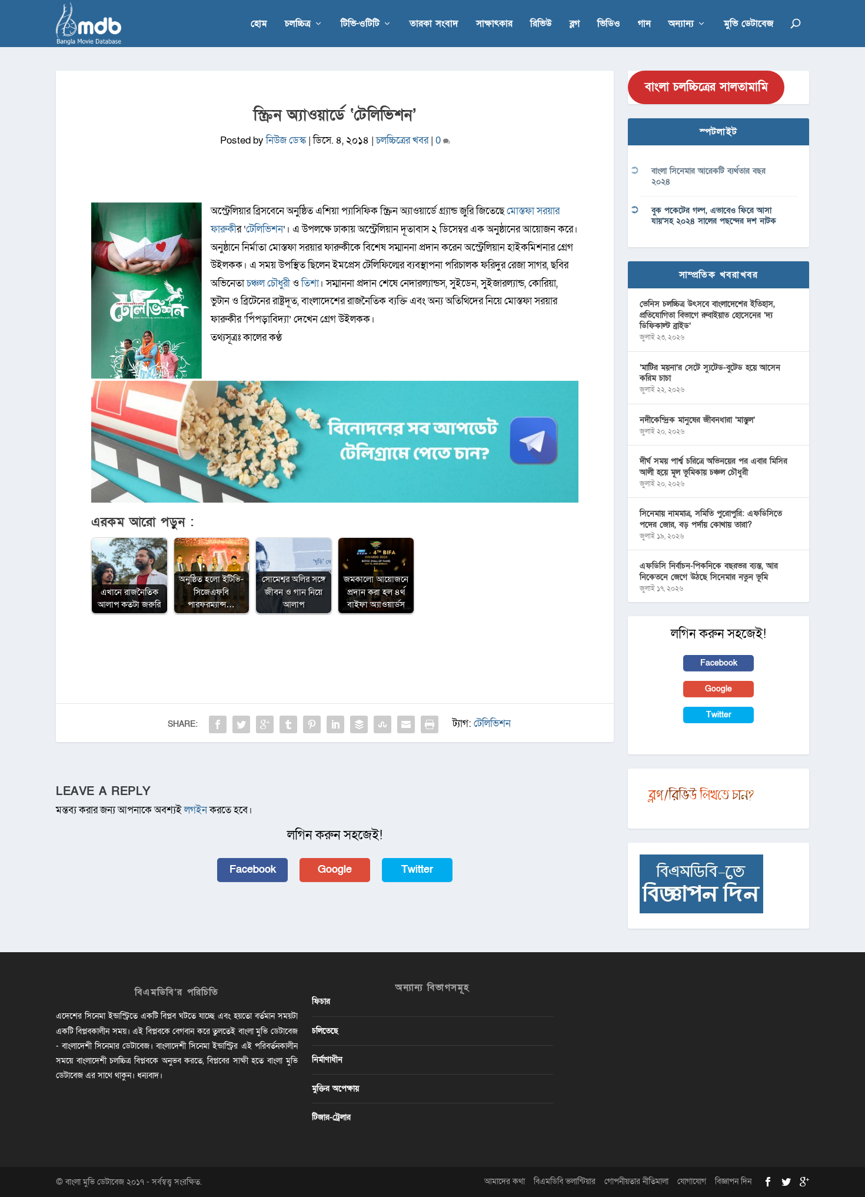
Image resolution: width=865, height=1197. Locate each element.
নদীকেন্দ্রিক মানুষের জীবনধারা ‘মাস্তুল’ (697, 419)
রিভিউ (541, 24)
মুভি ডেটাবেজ (748, 24)
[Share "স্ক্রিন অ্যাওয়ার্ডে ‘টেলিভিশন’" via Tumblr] (288, 724)
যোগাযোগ (691, 1181)
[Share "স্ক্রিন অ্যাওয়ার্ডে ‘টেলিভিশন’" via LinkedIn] (335, 724)
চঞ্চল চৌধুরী (268, 283)
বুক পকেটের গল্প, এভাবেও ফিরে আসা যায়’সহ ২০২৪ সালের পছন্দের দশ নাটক (713, 216)
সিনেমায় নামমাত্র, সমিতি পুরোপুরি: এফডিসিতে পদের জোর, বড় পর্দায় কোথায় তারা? (711, 519)
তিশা (310, 283)
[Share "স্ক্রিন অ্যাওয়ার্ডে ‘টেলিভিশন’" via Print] (429, 724)
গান (644, 24)
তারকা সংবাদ (434, 24)
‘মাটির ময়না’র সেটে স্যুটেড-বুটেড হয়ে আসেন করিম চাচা (710, 373)
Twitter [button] (417, 869)
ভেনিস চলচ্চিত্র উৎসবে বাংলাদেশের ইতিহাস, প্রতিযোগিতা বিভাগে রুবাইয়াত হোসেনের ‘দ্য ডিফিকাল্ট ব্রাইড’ (707, 314)
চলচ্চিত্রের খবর (402, 140)
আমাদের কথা (504, 1181)
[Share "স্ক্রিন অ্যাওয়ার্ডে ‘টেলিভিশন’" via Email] (406, 724)
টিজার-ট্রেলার (331, 1117)
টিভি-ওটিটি (360, 24)
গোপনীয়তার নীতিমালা (636, 1181)
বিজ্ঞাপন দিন (733, 1181)
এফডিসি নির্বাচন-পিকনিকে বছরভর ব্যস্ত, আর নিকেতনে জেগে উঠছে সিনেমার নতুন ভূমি (709, 571)
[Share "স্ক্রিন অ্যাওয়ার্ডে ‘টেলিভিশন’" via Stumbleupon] (382, 724)
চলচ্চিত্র (298, 24)
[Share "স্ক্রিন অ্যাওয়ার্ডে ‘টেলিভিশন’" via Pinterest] (312, 724)
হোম (259, 24)
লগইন (195, 810)
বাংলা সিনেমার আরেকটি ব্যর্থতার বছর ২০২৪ (708, 176)
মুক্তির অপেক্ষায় (335, 1088)
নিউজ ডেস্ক (286, 140)
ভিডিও (608, 24)
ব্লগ (575, 24)
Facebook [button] (252, 869)
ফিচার (321, 1001)
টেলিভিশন (264, 229)
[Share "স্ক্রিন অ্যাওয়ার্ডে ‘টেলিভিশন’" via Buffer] (359, 724)
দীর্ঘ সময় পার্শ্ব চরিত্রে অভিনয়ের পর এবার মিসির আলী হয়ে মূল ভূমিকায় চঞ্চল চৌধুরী (713, 466)
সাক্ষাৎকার (494, 24)
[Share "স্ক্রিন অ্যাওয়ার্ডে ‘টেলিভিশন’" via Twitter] (241, 724)
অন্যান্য (681, 24)
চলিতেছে (325, 1030)
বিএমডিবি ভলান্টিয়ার (564, 1181)
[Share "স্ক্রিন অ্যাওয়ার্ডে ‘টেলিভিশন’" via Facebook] (217, 724)
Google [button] (335, 869)
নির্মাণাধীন (327, 1059)
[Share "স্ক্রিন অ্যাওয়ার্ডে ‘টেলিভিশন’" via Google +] (265, 724)
